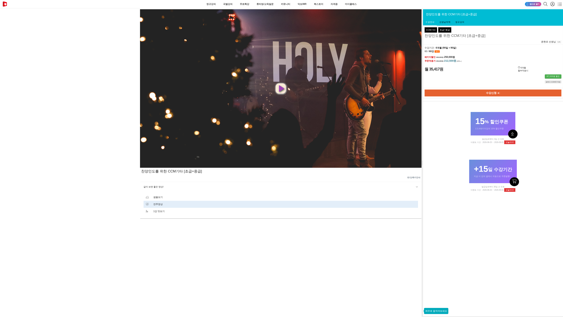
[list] (281, 204)
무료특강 (244, 4)
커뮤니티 (285, 4)
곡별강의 (228, 4)
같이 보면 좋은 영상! (153, 187)
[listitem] (281, 197)
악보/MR (302, 4)
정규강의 (211, 4)
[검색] (547, 4)
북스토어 (318, 4)
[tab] (430, 22)
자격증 (334, 4)
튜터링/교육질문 (265, 4)
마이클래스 (351, 4)
